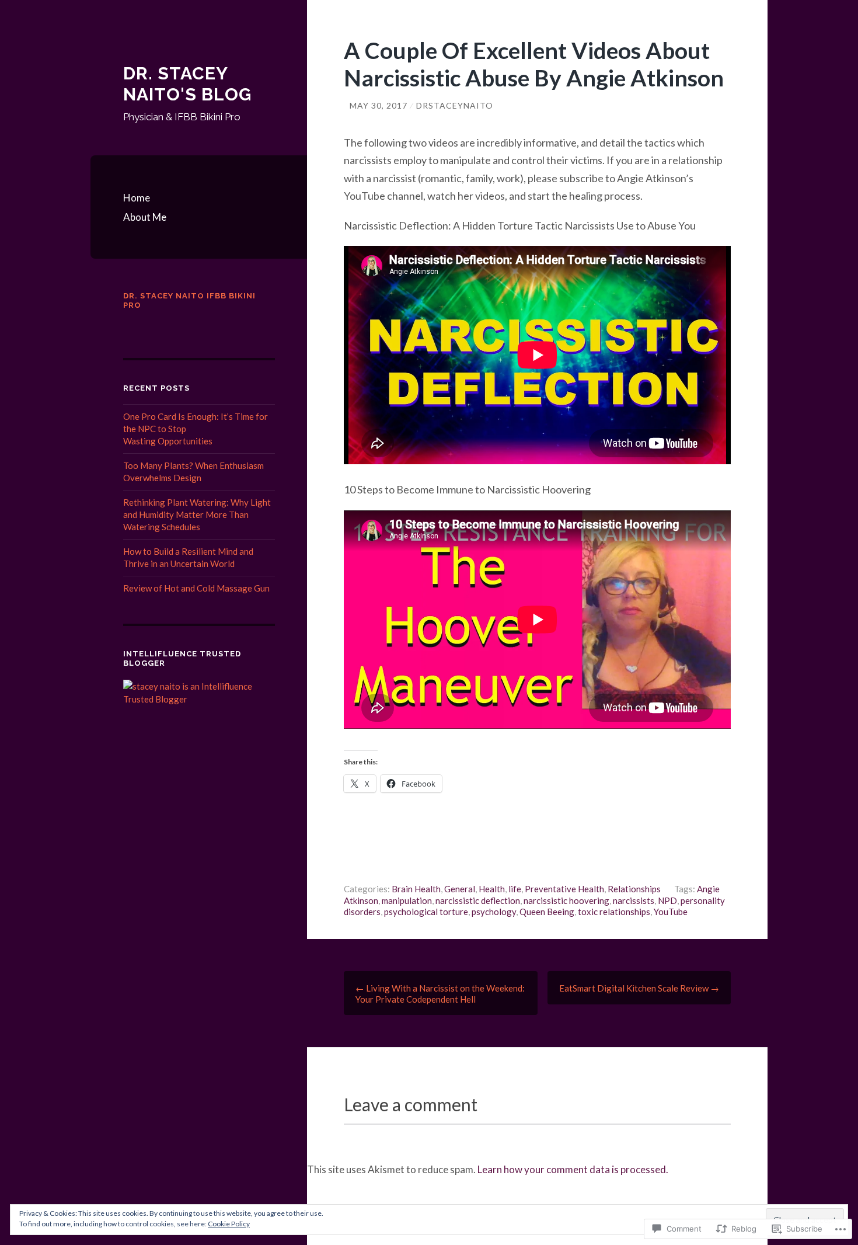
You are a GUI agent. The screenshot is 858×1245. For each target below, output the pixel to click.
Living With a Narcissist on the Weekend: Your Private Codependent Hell (440, 993)
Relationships (634, 889)
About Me (144, 217)
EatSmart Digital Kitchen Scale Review (639, 988)
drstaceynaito (454, 105)
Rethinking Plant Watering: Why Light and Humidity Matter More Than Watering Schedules (197, 514)
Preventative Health (564, 889)
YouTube (671, 911)
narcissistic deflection (477, 900)
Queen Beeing (546, 911)
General (459, 889)
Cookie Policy (229, 1223)
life (514, 889)
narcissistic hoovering (566, 900)
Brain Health (416, 889)
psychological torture (426, 911)
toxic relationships (614, 911)
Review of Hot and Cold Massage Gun (196, 588)
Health (492, 889)
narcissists (633, 900)
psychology (494, 911)
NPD (667, 900)
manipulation (407, 900)
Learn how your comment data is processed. (572, 1169)
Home (136, 198)
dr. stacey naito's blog (187, 84)
